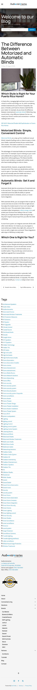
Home (3, 595)
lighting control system (10, 426)
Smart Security (7, 515)
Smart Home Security (9, 505)
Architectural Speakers (9, 304)
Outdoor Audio (7, 452)
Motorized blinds (6, 138)
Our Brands (5, 612)
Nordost (4, 631)
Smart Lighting (7, 510)
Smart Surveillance (8, 521)
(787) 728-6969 (18, 567)
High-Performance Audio (10, 358)
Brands (3, 608)
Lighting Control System (10, 429)
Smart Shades (7, 518)
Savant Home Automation (10, 485)
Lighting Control (7, 424)
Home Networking (8, 378)
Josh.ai (4, 623)
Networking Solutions (9, 449)
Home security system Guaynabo (13, 393)
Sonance (5, 526)
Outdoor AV (6, 457)
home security (7, 383)
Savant (5, 480)
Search (32, 29)
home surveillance (8, 396)
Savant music (7, 487)
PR (4, 470)
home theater (7, 398)
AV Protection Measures (10, 317)
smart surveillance (8, 523)
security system (7, 492)
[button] (2, 4)
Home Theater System (9, 411)
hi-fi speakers (7, 340)
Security (5, 490)
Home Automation (8, 360)
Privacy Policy (28, 685)
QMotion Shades (8, 472)
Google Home (7, 337)
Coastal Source (7, 330)
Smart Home (6, 495)
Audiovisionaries (8, 309)
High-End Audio (7, 355)
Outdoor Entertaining (9, 459)
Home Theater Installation (10, 406)
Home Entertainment (9, 368)
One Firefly (13, 685)
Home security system (9, 388)
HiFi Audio (6, 350)
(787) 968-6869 (13, 570)
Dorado (5, 335)
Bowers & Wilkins (7, 614)
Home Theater (7, 401)
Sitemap (21, 685)
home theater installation (10, 408)
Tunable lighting (7, 536)
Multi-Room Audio (8, 444)
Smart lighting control (9, 513)
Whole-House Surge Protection (12, 543)
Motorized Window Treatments (12, 439)
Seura (4, 642)
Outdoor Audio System (10, 454)
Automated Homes (8, 312)
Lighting (5, 419)
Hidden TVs (6, 347)
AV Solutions (6, 319)
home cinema (7, 365)
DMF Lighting (6, 620)
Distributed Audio (8, 332)
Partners (4, 650)
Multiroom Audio (8, 447)
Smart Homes (7, 508)
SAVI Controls (6, 639)
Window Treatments (9, 546)
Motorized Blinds (8, 434)
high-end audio (7, 352)
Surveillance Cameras (9, 533)
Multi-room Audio (8, 442)
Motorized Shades (8, 436)
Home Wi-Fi (6, 414)
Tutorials (4, 657)
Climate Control (7, 327)
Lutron (4, 625)
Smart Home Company (10, 500)
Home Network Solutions (10, 375)
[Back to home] (18, 4)
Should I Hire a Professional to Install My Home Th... (11, 287)
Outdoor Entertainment (10, 462)
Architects (5, 654)
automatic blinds (21, 112)
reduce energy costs (26, 210)
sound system (7, 528)
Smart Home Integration (10, 503)
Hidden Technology (8, 345)
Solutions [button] (4, 605)
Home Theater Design (9, 403)
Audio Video (6, 307)
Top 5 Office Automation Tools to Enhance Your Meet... (28, 287)
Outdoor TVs (6, 467)
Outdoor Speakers (8, 464)
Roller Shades (7, 477)
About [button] (3, 599)
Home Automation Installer (11, 363)
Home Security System (9, 391)
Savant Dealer (7, 482)
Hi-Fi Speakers (7, 342)
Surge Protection (8, 531)
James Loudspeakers (9, 416)
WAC (3, 647)
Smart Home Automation (10, 498)
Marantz (4, 628)
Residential (6, 475)
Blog (2, 660)
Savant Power (6, 636)
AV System (6, 322)
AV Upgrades (7, 324)
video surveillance (8, 541)
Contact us (18, 280)
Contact (3, 664)
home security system (9, 386)
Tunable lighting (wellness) (11, 538)
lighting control (7, 421)
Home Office (6, 380)
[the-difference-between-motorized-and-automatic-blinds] (18, 79)
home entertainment (9, 370)
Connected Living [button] (6, 602)
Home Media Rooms (9, 373)
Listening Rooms (8, 431)
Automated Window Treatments (12, 314)
